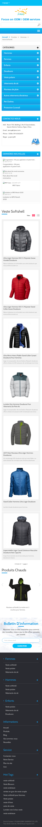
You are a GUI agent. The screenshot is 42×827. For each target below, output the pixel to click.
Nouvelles (7, 742)
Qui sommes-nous (10, 739)
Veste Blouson (8, 784)
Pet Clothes (9, 101)
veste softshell (8, 781)
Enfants (7, 65)
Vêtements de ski (11, 83)
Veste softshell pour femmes (14, 795)
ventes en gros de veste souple (15, 791)
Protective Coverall (12, 107)
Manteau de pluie (11, 89)
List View (38, 215)
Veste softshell (7, 40)
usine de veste (8, 806)
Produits (14, 37)
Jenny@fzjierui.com (14, 130)
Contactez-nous (9, 756)
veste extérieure (9, 788)
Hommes (23, 37)
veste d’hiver (8, 802)
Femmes (7, 59)
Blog (5, 735)
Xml (4, 767)
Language (5, 3)
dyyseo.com (30, 824)
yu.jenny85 (12, 137)
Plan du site (7, 763)
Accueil (5, 37)
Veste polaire (9, 77)
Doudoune (8, 71)
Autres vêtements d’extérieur (16, 95)
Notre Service (8, 760)
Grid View (33, 215)
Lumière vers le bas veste (12, 810)
